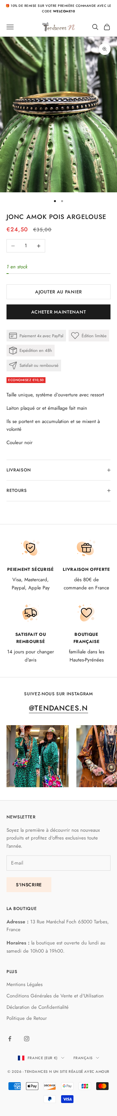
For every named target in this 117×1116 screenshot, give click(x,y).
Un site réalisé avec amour (81, 1071)
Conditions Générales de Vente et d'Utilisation (55, 995)
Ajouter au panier (58, 292)
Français (83, 1057)
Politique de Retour (26, 1018)
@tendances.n (58, 708)
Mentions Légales (24, 984)
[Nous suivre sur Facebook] (9, 1038)
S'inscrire (29, 884)
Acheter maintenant (58, 312)
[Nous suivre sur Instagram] (26, 1038)
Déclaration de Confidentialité (37, 1007)
